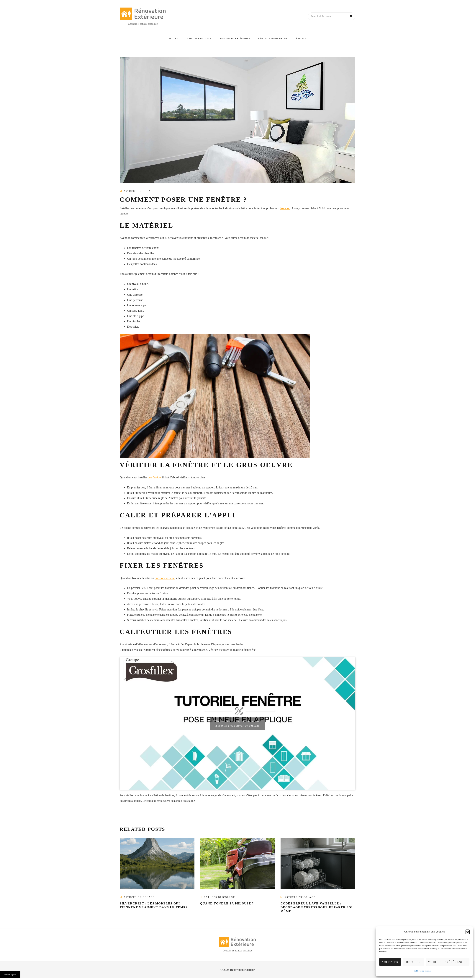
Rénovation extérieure (235, 38)
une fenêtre (154, 477)
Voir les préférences (447, 962)
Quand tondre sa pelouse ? (227, 903)
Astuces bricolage (199, 38)
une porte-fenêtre (165, 578)
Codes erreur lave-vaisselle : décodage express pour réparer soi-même (317, 907)
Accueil (173, 38)
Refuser (413, 962)
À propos (301, 38)
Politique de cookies (422, 971)
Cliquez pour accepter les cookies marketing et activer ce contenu (237, 723)
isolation (285, 208)
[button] (467, 931)
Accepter (390, 962)
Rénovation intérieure (272, 38)
